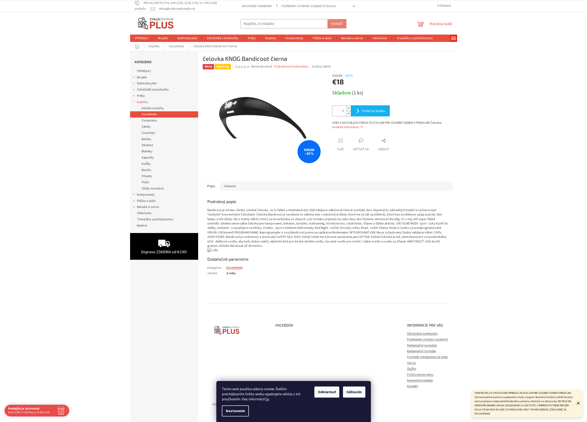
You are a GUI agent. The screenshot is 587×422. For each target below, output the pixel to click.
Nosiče (146, 170)
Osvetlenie (149, 114)
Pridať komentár (224, 296)
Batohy (146, 139)
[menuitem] (141, 38)
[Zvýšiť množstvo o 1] (348, 108)
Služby (411, 368)
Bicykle (142, 77)
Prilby (141, 96)
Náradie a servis (148, 207)
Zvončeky (148, 133)
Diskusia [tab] (230, 186)
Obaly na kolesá (153, 188)
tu (267, 399)
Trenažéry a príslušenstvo (155, 219)
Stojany (147, 176)
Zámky (146, 126)
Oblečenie (144, 213)
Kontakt (412, 386)
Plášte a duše (146, 201)
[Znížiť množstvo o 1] (348, 113)
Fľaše (145, 182)
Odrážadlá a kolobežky (153, 89)
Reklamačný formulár (421, 351)
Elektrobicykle (147, 83)
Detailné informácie (345, 127)
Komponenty (146, 194)
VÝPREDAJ (144, 71)
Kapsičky (148, 157)
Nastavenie (235, 410)
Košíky (146, 164)
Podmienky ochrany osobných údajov (308, 6)
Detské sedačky (153, 108)
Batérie (142, 225)
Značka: (321, 66)
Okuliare (147, 145)
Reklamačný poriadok (422, 345)
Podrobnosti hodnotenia (291, 67)
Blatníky (147, 151)
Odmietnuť (327, 392)
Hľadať (337, 24)
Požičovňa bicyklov (420, 374)
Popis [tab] (211, 186)
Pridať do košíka (373, 111)
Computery (149, 120)
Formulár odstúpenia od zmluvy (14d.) (433, 357)
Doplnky (142, 102)
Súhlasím (354, 392)
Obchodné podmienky (256, 6)
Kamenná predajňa (420, 380)
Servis (411, 363)
